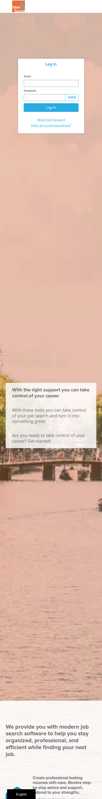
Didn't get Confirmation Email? (51, 125)
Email (27, 76)
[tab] (51, 64)
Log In (51, 107)
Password (30, 90)
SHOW (72, 97)
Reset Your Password (51, 120)
